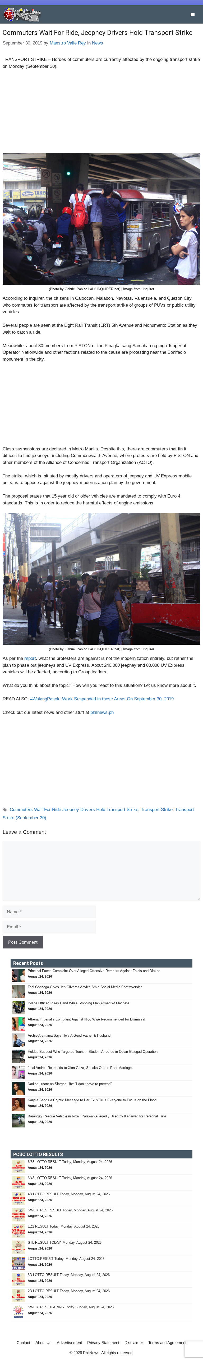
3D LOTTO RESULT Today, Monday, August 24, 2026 (69, 1275)
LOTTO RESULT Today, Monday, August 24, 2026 (66, 1259)
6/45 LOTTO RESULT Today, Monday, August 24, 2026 (70, 1178)
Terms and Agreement (167, 1342)
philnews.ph (102, 712)
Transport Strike (157, 809)
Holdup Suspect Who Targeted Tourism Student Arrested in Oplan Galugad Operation (93, 1052)
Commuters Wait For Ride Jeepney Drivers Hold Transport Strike (74, 809)
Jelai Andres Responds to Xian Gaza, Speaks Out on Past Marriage (80, 1068)
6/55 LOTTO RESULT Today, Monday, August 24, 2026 (70, 1162)
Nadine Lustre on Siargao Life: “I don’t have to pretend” (70, 1084)
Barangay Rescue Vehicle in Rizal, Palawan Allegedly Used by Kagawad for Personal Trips (98, 1116)
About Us (43, 1342)
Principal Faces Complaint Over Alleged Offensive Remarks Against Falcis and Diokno (94, 971)
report (30, 658)
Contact (23, 1342)
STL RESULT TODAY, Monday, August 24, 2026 (65, 1242)
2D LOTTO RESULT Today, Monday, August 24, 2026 (69, 1291)
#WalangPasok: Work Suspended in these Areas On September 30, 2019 (102, 698)
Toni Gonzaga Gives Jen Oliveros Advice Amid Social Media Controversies (85, 987)
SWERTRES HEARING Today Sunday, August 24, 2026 (71, 1307)
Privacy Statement (103, 1342)
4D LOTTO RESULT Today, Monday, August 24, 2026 (69, 1194)
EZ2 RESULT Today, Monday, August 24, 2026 (63, 1226)
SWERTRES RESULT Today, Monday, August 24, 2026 (70, 1210)
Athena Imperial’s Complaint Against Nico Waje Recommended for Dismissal (86, 1019)
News (97, 43)
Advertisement (69, 1342)
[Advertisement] (101, 114)
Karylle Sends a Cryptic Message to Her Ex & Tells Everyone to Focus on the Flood (92, 1100)
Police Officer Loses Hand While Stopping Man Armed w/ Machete (79, 1003)
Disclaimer (133, 1342)
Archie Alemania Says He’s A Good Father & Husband (69, 1035)
